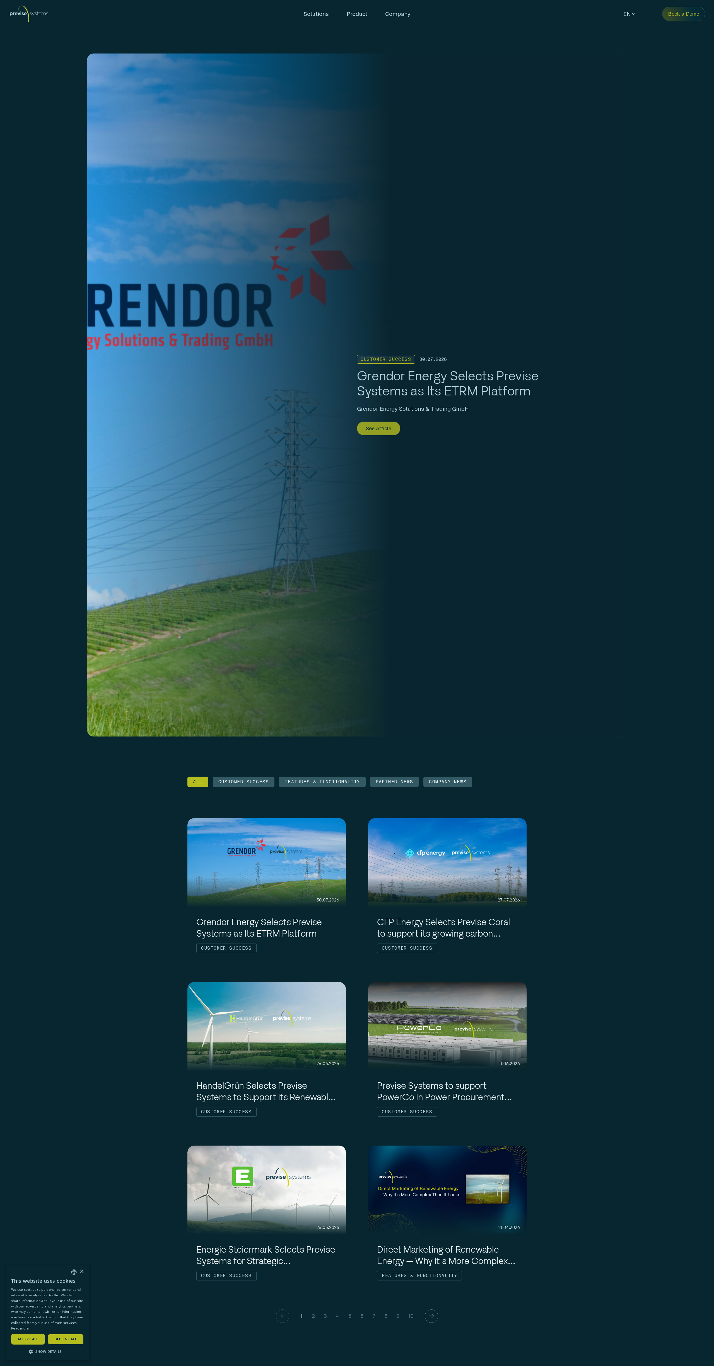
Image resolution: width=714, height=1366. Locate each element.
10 (411, 1316)
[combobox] (74, 1272)
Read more (20, 1328)
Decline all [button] (65, 1339)
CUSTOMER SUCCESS (243, 781)
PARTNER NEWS (394, 781)
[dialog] (47, 1312)
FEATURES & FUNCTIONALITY (322, 781)
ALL (198, 781)
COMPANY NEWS (448, 781)
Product (357, 14)
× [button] (81, 1272)
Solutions (316, 14)
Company (398, 14)
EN (627, 14)
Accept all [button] (28, 1339)
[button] (47, 1351)
